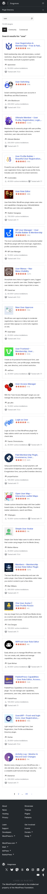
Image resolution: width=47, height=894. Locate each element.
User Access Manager (25, 384)
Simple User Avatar (24, 529)
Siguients (31, 794)
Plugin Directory (8, 10)
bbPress (6, 851)
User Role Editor (22, 191)
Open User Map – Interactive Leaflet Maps (26, 494)
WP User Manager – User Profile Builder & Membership (28, 231)
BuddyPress (8, 854)
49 (26, 794)
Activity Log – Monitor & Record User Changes (26, 755)
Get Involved (30, 825)
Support (5, 828)
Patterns (28, 817)
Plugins (27, 814)
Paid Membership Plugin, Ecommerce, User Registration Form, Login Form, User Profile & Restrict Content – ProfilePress (28, 456)
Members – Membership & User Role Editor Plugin (26, 565)
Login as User (21, 420)
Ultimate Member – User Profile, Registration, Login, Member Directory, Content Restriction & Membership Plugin (28, 118)
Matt (5, 847)
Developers (6, 832)
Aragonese (11, 864)
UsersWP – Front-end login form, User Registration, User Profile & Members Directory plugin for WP (27, 716)
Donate (29, 832)
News (4, 810)
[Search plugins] (32, 18)
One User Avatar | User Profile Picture (24, 604)
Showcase (29, 806)
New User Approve (24, 307)
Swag (28, 836)
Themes (28, 810)
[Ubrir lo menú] (43, 3)
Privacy (5, 817)
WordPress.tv (8, 836)
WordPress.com (9, 843)
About (4, 806)
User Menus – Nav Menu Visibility (23, 269)
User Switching (22, 82)
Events (27, 828)
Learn (4, 825)
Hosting (5, 814)
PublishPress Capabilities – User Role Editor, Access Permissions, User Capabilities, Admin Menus (27, 678)
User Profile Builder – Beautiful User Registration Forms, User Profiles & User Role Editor (28, 157)
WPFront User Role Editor (27, 642)
